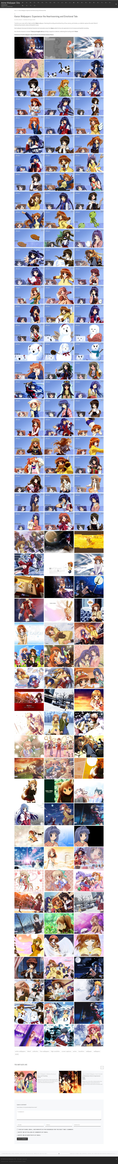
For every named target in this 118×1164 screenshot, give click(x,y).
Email (48, 1124)
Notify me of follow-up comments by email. (33, 1132)
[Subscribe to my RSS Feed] (116, 1159)
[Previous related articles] (99, 1067)
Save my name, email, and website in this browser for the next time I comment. (46, 1129)
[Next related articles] (102, 1067)
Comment (20, 1111)
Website (77, 1124)
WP (7, 1161)
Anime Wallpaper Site (10, 1159)
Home (15, 10)
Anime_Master (19, 19)
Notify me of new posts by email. (29, 1135)
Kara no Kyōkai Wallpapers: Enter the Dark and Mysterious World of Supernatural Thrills (92, 1076)
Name (19, 1124)
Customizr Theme (22, 1161)
